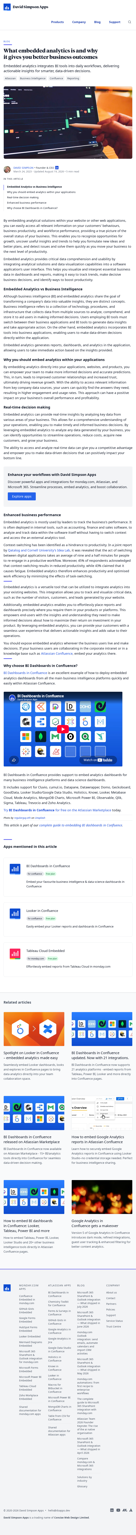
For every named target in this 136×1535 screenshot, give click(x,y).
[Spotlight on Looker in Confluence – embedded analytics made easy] (34, 1029)
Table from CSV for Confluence (59, 1417)
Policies (110, 1309)
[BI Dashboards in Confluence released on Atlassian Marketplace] (34, 1113)
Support (114, 22)
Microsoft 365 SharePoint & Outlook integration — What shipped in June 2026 (88, 1319)
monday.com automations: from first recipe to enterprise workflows (88, 1386)
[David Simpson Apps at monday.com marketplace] (125, 1515)
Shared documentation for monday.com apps (30, 1410)
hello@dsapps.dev (59, 1510)
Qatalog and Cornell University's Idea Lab (39, 550)
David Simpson (23, 167)
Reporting (73, 78)
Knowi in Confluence (54, 1368)
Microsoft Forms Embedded (28, 1369)
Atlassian (10, 78)
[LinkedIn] (112, 1515)
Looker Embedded (30, 1336)
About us (111, 1292)
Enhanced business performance (26, 202)
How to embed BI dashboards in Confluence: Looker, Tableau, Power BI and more (28, 1225)
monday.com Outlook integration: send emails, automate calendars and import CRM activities (87, 1342)
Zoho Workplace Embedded (28, 1397)
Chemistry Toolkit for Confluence (58, 1303)
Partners (111, 1303)
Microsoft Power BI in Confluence (59, 1399)
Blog (97, 22)
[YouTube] (118, 1515)
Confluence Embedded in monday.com (27, 1299)
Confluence (56, 78)
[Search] (130, 22)
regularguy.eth (22, 817)
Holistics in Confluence (54, 1358)
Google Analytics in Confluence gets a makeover (95, 1223)
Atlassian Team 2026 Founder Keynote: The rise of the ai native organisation (87, 1426)
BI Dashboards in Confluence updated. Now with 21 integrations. (100, 1055)
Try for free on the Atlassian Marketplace (57, 810)
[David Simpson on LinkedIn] (57, 167)
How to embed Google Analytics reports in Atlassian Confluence (98, 1139)
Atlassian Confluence (57, 653)
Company (79, 22)
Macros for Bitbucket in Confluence (55, 1388)
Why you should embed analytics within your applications (41, 192)
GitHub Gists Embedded (26, 1310)
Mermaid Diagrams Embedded (30, 1343)
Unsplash (40, 817)
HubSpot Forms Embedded (28, 1329)
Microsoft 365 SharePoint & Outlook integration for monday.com (30, 1357)
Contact (110, 1298)
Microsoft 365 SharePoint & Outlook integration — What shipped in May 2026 (88, 1366)
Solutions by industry (84, 1478)
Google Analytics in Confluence (59, 1331)
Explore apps (22, 496)
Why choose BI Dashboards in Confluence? (32, 208)
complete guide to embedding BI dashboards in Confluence (80, 825)
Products (57, 22)
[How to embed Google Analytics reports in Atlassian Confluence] (102, 1113)
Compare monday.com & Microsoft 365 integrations (86, 1464)
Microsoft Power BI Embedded (30, 1378)
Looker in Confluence (54, 1377)
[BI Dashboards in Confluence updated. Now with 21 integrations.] (102, 1029)
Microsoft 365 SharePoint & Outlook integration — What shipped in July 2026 (88, 1299)
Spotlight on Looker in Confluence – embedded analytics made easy (31, 1055)
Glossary (82, 1486)
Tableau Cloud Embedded (27, 1387)
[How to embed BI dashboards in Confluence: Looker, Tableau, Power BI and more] (34, 1197)
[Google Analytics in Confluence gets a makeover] (102, 1197)
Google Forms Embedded (27, 1319)
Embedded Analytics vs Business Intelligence (34, 186)
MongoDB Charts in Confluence (59, 1408)
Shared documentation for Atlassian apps (59, 1431)
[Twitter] (130, 1515)
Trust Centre (113, 1326)
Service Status (114, 1321)
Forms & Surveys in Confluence (59, 1312)
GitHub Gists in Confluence (57, 1321)
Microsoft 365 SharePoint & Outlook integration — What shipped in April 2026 (88, 1445)
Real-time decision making (23, 197)
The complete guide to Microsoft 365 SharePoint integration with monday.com (88, 1406)
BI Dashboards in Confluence (25, 673)
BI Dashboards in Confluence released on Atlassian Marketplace (32, 1139)
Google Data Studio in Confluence (59, 1349)
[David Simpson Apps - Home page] (7, 1287)
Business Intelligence (33, 78)
